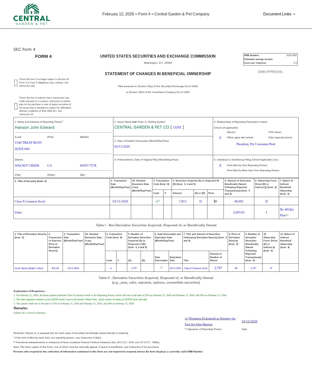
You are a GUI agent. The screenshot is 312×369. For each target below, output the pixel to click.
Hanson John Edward (34, 127)
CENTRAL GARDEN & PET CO (141, 127)
